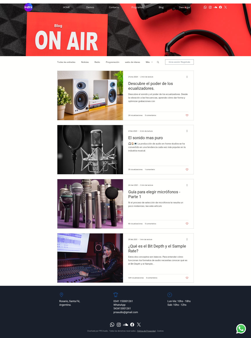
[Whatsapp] (205, 7)
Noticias (85, 62)
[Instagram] (210, 7)
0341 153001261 (123, 301)
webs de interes (132, 62)
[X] (225, 7)
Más (148, 62)
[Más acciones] (188, 77)
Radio (97, 62)
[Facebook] (220, 7)
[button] (137, 7)
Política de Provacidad (146, 331)
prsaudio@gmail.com (125, 312)
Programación (112, 62)
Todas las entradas (66, 62)
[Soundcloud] (215, 7)
